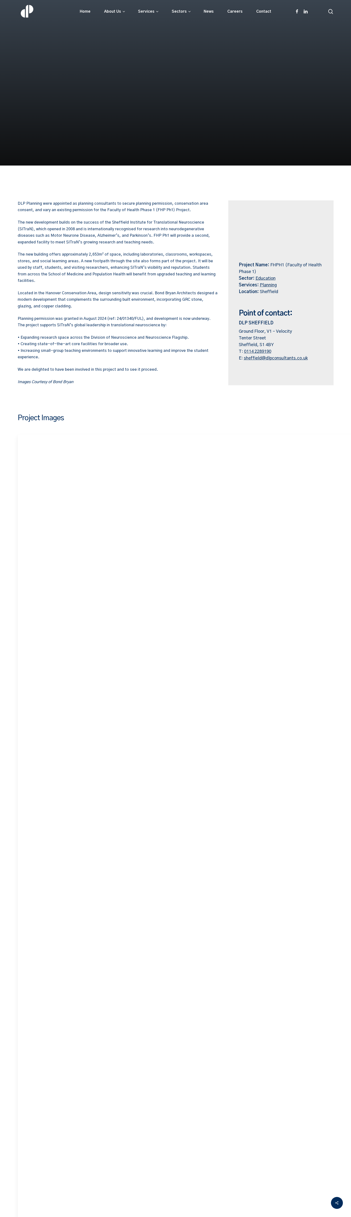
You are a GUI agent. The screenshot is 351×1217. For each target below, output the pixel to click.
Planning (268, 285)
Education (265, 278)
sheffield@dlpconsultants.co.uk (276, 358)
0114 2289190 (257, 351)
